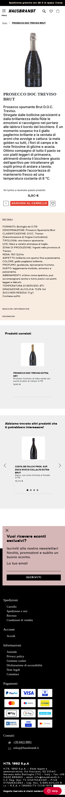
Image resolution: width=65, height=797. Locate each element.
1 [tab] (27, 490)
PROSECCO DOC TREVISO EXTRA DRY (30, 374)
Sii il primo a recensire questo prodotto (24, 190)
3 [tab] (34, 490)
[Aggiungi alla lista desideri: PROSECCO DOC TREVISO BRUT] (52, 203)
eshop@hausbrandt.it (26, 747)
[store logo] (22, 11)
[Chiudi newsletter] (7, 530)
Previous (5, 465)
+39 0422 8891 (22, 742)
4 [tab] (37, 490)
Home (5, 23)
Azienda (12, 651)
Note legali (13, 669)
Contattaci (13, 674)
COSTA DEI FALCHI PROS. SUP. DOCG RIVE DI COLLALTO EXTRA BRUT (32, 469)
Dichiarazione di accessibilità (24, 665)
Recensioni (8, 316)
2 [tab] (31, 490)
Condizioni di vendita (20, 620)
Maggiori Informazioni (16, 309)
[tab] (32, 219)
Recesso (11, 615)
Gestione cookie (16, 660)
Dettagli (7, 219)
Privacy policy (15, 656)
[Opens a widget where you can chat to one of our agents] (52, 791)
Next (60, 465)
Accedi (11, 636)
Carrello (11, 606)
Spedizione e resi (17, 611)
